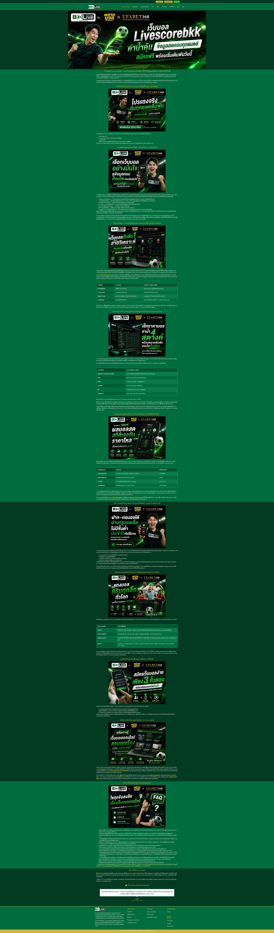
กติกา (158, 6)
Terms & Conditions (151, 911)
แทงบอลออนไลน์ (144, 6)
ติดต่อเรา (129, 917)
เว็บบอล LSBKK (126, 6)
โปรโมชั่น (171, 6)
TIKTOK (169, 923)
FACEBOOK (170, 926)
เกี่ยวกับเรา (130, 911)
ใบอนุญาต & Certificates (133, 920)
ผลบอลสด (135, 6)
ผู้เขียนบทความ (131, 914)
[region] (137, 292)
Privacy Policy (150, 914)
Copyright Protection (132, 922)
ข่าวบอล (164, 6)
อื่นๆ (178, 6)
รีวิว (153, 6)
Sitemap (169, 911)
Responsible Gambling (152, 917)
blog (183, 6)
